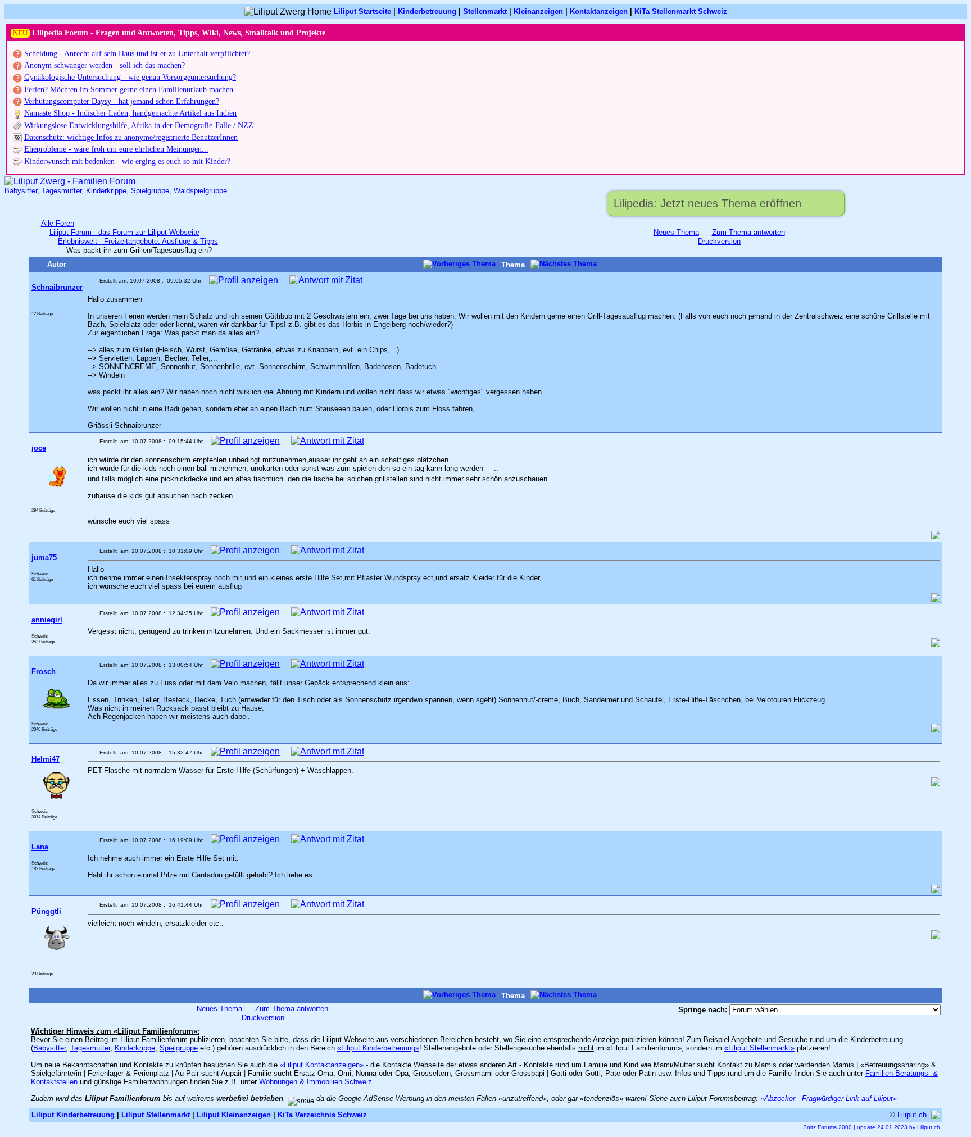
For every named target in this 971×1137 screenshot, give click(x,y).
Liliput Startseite (362, 11)
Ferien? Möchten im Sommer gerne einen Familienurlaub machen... (132, 89)
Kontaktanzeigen (599, 11)
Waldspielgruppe (200, 191)
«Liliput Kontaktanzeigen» (322, 1065)
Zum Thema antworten (748, 232)
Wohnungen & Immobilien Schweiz (315, 1081)
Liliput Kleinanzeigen (234, 1115)
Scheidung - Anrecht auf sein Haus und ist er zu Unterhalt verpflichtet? (137, 53)
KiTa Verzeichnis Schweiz (322, 1115)
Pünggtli (46, 911)
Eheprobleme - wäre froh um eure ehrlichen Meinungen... (116, 149)
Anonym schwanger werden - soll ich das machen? (104, 65)
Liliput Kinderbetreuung (73, 1115)
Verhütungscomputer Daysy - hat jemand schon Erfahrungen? (121, 101)
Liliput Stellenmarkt (155, 1115)
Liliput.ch (912, 1115)
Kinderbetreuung (427, 11)
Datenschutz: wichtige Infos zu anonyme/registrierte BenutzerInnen (131, 137)
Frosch (43, 671)
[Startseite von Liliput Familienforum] (69, 181)
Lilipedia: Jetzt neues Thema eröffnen (707, 203)
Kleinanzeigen (538, 11)
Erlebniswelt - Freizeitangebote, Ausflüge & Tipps (138, 241)
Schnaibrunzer (57, 287)
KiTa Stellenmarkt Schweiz (680, 11)
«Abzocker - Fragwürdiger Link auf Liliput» (828, 1098)
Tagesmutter (61, 191)
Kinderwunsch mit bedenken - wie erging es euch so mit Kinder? (127, 161)
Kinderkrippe (106, 191)
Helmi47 (45, 759)
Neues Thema (676, 232)
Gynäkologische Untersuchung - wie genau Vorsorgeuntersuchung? (130, 77)
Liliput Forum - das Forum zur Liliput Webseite (124, 232)
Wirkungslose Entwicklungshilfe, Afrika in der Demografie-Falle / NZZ (138, 125)
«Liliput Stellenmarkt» (759, 1048)
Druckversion (719, 241)
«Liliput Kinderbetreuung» (378, 1048)
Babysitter (20, 191)
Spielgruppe (150, 191)
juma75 (44, 557)
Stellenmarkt (485, 11)
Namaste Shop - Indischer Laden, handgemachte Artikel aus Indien (130, 113)
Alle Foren (57, 223)
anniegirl (46, 620)
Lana (39, 847)
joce (38, 448)
